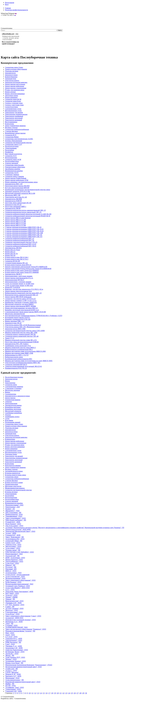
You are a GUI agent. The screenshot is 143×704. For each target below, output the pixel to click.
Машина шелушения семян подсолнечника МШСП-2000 (25, 351)
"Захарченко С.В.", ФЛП (14, 648)
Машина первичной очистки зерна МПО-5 (20, 347)
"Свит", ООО (10, 644)
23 (66, 693)
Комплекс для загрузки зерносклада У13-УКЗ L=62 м (24, 289)
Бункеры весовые (11, 492)
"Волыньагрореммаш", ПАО (15, 578)
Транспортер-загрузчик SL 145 (16, 197)
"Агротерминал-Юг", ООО (14, 539)
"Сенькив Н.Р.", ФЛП (12, 535)
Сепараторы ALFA (12, 173)
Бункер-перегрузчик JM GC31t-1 (16, 259)
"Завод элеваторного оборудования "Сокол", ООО (23, 616)
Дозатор (8, 415)
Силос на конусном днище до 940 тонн (19, 285)
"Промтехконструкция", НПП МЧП (18, 529)
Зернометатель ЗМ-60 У (13, 274)
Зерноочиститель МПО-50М (15, 329)
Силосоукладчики (11, 107)
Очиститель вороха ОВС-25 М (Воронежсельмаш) (23, 325)
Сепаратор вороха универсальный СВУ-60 (20, 334)
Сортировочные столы (13, 109)
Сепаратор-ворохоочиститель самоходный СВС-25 (23, 212)
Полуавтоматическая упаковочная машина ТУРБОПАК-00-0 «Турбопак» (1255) (33, 315)
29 (83, 693)
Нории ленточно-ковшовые (15, 94)
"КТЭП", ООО (10, 685)
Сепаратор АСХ (11, 156)
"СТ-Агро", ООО (11, 637)
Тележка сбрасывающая (13, 141)
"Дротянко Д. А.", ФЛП (13, 646)
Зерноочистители (11, 379)
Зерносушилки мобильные (14, 86)
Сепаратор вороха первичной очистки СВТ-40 (21, 336)
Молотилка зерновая (12, 390)
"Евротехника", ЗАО (12, 507)
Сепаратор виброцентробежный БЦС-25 (19, 238)
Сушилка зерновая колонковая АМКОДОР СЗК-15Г (23, 235)
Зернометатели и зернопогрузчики (17, 396)
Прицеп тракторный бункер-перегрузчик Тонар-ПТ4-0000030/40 (28, 268)
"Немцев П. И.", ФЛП (13, 674)
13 (38, 693)
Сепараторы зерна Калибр (14, 165)
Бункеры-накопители (12, 473)
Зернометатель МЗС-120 (13, 184)
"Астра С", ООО (11, 670)
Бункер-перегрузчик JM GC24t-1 (16, 257)
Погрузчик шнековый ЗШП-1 (15, 206)
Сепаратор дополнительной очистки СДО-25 (21, 242)
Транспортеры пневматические (16, 114)
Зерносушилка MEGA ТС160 (15, 220)
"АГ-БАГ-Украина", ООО (14, 608)
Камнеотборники (11, 77)
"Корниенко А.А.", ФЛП (14, 622)
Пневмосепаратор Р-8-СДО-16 (16, 368)
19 (55, 693)
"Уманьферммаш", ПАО (13, 516)
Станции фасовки (11, 131)
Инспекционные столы (13, 110)
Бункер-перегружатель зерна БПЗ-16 (18, 265)
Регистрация (9, 2)
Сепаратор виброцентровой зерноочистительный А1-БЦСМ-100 (28, 214)
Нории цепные (10, 92)
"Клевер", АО (10, 509)
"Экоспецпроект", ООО (13, 640)
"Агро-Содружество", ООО (15, 576)
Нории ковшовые (11, 97)
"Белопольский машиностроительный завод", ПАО (23, 667)
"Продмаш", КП (11, 569)
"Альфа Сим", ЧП (11, 669)
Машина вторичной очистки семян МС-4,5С (21, 340)
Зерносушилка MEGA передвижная (18, 218)
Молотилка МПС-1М (12, 195)
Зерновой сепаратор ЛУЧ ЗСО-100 (17, 191)
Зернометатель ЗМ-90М (13, 199)
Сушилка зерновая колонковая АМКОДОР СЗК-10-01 (24, 229)
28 (80, 693)
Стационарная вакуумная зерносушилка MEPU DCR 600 (25, 312)
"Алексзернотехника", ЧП (14, 680)
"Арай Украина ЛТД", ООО (15, 657)
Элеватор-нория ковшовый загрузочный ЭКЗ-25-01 (23, 366)
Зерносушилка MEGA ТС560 (15, 225)
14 (41, 693)
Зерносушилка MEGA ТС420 (15, 223)
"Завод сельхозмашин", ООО (15, 518)
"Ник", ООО (9, 633)
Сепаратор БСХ (10, 135)
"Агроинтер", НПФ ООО (14, 618)
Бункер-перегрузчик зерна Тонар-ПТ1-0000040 (22, 272)
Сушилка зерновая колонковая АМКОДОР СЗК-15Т (23, 236)
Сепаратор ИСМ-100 (12, 261)
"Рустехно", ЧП (10, 567)
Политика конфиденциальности (16, 10)
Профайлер (9, 152)
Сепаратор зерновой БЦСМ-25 (16, 364)
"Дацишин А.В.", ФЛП (13, 603)
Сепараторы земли (11, 477)
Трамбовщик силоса (12, 417)
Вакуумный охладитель (13, 154)
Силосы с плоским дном (14, 103)
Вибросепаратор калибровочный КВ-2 (19, 349)
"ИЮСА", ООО (10, 571)
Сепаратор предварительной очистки (18, 142)
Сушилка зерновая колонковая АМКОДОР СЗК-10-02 (24, 231)
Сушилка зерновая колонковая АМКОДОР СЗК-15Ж (24, 233)
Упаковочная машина (12, 400)
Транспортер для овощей (14, 112)
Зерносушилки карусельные (15, 84)
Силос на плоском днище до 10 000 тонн (19, 284)
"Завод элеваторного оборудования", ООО (20, 580)
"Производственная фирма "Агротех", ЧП (20, 631)
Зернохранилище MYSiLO (14, 280)
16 (46, 693)
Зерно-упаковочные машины (15, 126)
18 (52, 693)
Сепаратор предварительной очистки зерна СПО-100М (25, 331)
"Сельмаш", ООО (11, 625)
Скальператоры (10, 394)
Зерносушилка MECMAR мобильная (18, 297)
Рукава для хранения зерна (14, 90)
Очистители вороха (12, 80)
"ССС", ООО (10, 590)
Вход (7, 4)
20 (58, 693)
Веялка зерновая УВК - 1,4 (14, 321)
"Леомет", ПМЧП (11, 597)
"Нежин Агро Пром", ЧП (14, 663)
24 (69, 693)
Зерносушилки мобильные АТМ (16, 180)
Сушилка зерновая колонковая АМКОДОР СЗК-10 (23, 227)
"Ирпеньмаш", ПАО (12, 678)
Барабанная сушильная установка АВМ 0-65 (21, 302)
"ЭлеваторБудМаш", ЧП (13, 541)
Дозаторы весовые (11, 71)
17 (49, 693)
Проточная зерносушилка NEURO (17, 186)
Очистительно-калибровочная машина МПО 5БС (22, 362)
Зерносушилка (10, 398)
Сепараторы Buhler (12, 137)
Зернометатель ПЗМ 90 (13, 201)
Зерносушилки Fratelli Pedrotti (15, 178)
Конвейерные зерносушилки (15, 133)
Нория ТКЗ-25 (10, 252)
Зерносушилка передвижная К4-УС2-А (19, 278)
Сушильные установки (13, 388)
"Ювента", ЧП (10, 565)
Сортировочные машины (14, 386)
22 (63, 693)
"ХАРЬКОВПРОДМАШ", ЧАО (16, 627)
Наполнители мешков (13, 465)
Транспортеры (10, 383)
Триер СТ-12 (9, 338)
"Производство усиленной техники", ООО (20, 620)
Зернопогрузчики (11, 75)
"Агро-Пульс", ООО (12, 614)
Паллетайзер (9, 150)
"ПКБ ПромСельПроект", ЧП (15, 520)
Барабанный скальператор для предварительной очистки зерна (27, 189)
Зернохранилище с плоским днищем (18, 282)
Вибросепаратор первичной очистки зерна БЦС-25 (23, 293)
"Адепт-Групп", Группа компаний (17, 574)
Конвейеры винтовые (13, 407)
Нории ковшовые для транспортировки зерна (21, 182)
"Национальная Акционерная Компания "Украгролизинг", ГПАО (28, 665)
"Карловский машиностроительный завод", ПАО (22, 682)
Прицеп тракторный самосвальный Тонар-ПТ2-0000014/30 (26, 267)
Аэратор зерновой (11, 163)
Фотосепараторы (11, 157)
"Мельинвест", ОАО (12, 511)
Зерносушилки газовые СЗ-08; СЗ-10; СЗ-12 (20, 300)
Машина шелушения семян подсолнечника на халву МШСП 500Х (28, 361)
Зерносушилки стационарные (15, 88)
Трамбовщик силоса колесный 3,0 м (18, 346)
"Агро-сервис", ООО (12, 548)
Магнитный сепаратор (13, 411)
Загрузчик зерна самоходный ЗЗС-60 (18, 203)
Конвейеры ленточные (13, 409)
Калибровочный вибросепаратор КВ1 (18, 359)
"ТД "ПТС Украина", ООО (14, 605)
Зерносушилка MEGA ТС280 (15, 221)
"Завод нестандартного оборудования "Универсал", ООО (25, 629)
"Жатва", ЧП (9, 655)
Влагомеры (9, 420)
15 (43, 693)
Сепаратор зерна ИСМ (13, 99)
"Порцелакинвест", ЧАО (14, 554)
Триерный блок (10, 79)
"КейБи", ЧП (9, 684)
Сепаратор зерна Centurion (14, 176)
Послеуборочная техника (14, 377)
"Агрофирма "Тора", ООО (14, 687)
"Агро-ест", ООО (11, 595)
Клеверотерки (10, 439)
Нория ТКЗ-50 (10, 255)
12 (35, 693)
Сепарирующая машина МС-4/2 (16, 263)
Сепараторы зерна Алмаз (14, 67)
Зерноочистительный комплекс (16, 82)
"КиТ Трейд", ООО (12, 593)
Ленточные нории (11, 95)
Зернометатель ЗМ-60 (12, 208)
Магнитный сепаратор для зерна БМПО (19, 304)
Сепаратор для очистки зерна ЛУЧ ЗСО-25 (20, 299)
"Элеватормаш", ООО (13, 689)
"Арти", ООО (10, 635)
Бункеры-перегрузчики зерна (15, 475)
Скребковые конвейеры (13, 413)
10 (29, 693)
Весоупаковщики (11, 122)
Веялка (7, 392)
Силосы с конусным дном (14, 105)
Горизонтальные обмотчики (15, 167)
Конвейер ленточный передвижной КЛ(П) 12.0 (22, 310)
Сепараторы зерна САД (13, 144)
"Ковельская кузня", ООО (14, 601)
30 (86, 693)
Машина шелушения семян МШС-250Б (19, 353)
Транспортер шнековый (13, 120)
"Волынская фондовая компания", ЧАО (19, 584)
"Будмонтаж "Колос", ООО (14, 652)
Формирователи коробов (14, 171)
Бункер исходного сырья (14, 482)
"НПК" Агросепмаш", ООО (15, 558)
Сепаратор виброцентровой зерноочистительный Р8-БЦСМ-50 (27, 216)
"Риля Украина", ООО (13, 524)
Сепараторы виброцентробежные (17, 129)
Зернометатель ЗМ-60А (13, 248)
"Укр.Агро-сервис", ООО (14, 526)
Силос (7, 418)
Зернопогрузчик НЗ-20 (13, 205)
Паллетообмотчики (12, 161)
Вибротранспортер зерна (14, 357)
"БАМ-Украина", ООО (13, 582)
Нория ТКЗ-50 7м (11, 253)
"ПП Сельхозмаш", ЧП (13, 512)
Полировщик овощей (12, 422)
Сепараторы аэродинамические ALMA (19, 139)
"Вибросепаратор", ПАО (14, 514)
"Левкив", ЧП (10, 599)
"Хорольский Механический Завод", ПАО (20, 531)
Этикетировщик (11, 148)
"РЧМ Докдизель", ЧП (13, 642)
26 (75, 693)
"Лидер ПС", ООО (11, 653)
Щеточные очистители (13, 486)
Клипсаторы (9, 124)
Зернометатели (10, 73)
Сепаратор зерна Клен (13, 101)
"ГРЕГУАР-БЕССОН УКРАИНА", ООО (19, 552)
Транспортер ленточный (14, 118)
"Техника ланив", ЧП (12, 550)
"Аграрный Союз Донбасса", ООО (17, 586)
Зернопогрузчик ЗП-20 (13, 323)
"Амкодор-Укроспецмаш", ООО (16, 650)
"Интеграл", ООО (11, 610)
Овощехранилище (11, 484)
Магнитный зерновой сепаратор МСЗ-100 (20, 193)
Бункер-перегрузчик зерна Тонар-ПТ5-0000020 (22, 270)
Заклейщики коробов (12, 169)
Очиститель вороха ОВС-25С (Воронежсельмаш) (22, 327)
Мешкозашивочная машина (15, 488)
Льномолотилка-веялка (13, 405)
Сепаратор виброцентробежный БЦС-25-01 (20, 244)
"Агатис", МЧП (10, 533)
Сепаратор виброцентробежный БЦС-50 (19, 240)
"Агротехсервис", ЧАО (13, 573)
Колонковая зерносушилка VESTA (17, 317)
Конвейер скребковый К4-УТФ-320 (17, 319)
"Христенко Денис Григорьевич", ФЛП (19, 591)
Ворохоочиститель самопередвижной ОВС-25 (21, 295)
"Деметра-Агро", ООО (13, 544)
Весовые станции (11, 127)
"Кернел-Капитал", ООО (14, 559)
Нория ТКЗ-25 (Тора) (12, 250)
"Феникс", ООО (11, 659)
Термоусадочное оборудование (16, 69)
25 (72, 693)
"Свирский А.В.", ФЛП (13, 691)
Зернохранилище (11, 403)
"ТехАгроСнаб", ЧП (12, 556)
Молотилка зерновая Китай (15, 314)
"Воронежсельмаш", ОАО (14, 505)
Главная (8, 8)
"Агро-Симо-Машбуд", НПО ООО (17, 588)
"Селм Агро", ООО (12, 563)
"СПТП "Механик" (12, 672)
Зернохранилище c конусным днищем (18, 276)
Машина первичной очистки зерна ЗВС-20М (21, 332)
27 (77, 693)
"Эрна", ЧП (9, 623)
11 (32, 693)
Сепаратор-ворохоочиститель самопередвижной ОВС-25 (25, 210)
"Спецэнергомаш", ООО (14, 612)
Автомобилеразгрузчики (14, 471)
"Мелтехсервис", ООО (13, 546)
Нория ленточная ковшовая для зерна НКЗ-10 (21, 308)
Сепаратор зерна (11, 385)
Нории (7, 381)
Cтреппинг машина (12, 174)
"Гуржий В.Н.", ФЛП (12, 522)
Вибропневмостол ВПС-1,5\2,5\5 (16, 355)
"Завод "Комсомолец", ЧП (14, 537)
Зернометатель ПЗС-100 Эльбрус (17, 344)
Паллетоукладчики (12, 146)
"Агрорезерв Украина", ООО (15, 661)
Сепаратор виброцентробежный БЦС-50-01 (20, 246)
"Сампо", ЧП (9, 606)
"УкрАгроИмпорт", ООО (14, 561)
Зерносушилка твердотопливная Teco (18, 291)
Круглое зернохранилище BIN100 (17, 188)
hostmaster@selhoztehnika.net (8, 16)
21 (60, 693)
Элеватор (8, 401)
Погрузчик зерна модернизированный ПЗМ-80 (22, 342)
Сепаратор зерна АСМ (13, 159)
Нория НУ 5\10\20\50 (12, 287)
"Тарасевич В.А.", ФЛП (13, 638)
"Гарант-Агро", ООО (12, 543)
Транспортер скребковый (14, 116)
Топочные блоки (11, 454)
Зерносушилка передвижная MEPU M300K (20, 306)
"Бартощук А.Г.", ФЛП (13, 676)
